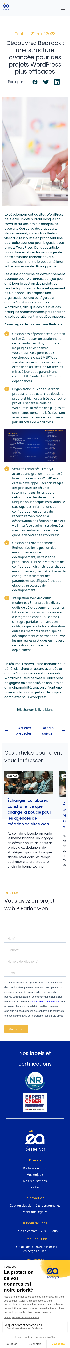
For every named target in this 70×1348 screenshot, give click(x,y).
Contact (35, 1187)
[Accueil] (7, 6)
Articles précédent (25, 730)
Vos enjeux (35, 1174)
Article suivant (48, 730)
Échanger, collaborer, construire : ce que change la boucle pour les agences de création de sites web (29, 812)
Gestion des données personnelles (35, 1205)
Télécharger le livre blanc (35, 709)
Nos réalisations (35, 1181)
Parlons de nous (35, 1168)
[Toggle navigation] (63, 8)
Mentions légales (35, 1212)
